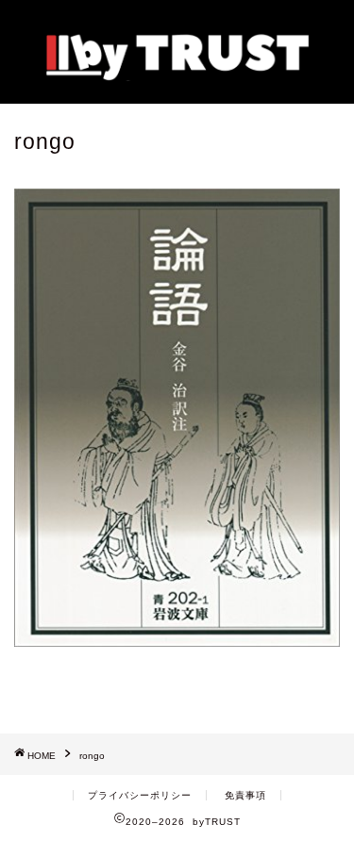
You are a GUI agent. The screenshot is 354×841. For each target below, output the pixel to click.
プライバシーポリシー (140, 795)
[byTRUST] (177, 74)
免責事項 (245, 795)
